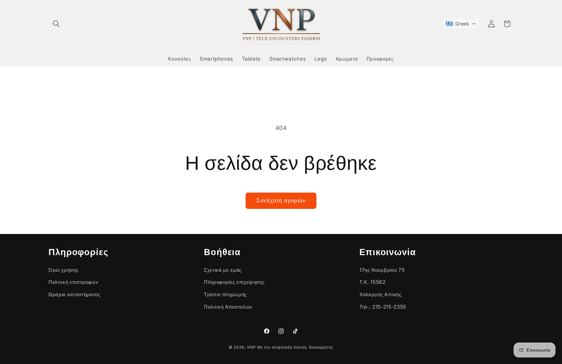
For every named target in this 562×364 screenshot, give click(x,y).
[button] (56, 24)
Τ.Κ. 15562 (372, 282)
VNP (251, 347)
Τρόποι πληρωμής (225, 294)
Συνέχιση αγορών (281, 200)
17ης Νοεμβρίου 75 (382, 270)
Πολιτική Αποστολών (228, 307)
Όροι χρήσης (63, 270)
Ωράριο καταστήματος (74, 294)
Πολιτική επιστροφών (73, 282)
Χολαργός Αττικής (380, 294)
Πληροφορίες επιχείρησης (234, 282)
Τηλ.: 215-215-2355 (382, 307)
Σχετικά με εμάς (223, 270)
